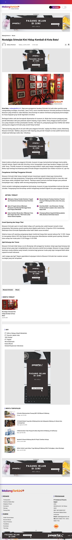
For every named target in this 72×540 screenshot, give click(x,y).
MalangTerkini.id (6, 35)
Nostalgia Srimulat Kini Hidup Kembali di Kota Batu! (9, 313)
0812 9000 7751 (60, 518)
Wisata (13, 35)
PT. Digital (8, 339)
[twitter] (5, 2)
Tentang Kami (6, 499)
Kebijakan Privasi (7, 504)
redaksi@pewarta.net (63, 516)
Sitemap (5, 508)
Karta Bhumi (9, 344)
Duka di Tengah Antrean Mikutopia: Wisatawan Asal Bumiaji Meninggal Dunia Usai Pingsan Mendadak (19, 207)
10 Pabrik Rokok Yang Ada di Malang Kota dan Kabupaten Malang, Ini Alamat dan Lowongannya (39, 422)
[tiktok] (13, 2)
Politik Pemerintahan (8, 517)
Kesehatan (6, 526)
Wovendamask (9, 341)
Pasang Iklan (6, 510)
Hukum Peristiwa (7, 521)
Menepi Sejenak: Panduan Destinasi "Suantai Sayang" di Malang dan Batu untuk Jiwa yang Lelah (52, 200)
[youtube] (10, 2)
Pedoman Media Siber (8, 502)
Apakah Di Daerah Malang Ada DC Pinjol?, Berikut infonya (33, 439)
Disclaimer (6, 506)
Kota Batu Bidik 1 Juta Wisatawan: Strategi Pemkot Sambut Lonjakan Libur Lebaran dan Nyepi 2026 (52, 207)
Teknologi (5, 528)
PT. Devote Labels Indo (12, 335)
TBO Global (8, 337)
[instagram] (8, 2)
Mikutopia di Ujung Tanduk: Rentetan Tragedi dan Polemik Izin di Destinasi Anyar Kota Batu (20, 199)
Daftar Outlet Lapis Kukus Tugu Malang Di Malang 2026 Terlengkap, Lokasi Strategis (40, 448)
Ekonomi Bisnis (7, 519)
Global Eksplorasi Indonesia (14, 346)
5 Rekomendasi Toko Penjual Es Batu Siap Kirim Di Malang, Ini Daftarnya (37, 430)
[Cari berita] (69, 2)
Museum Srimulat (8, 289)
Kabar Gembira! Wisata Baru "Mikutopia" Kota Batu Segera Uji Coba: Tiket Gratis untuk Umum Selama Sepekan (20, 214)
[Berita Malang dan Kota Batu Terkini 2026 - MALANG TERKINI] (10, 8)
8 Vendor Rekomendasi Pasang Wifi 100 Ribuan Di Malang (33, 413)
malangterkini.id (15, 108)
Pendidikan (6, 524)
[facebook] (2, 2)
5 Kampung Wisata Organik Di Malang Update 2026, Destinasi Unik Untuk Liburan (52, 213)
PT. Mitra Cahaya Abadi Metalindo (16, 333)
